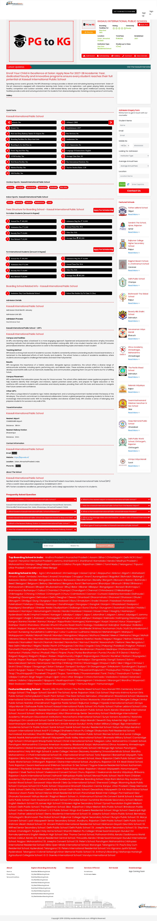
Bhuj (67, 587)
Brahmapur (132, 587)
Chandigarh (79, 590)
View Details (141, 56)
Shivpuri (104, 663)
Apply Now (144, 24)
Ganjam (105, 604)
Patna (35, 652)
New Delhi (14, 645)
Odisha (67, 564)
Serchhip (57, 663)
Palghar (130, 645)
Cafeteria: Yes (16, 122)
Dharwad (114, 597)
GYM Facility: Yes (17, 156)
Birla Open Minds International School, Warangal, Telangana (80, 844)
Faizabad (115, 600)
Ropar (21, 659)
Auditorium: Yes (72, 139)
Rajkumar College (88, 703)
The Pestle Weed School (86, 689)
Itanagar (55, 614)
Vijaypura (48, 680)
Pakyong (107, 645)
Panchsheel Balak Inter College (99, 793)
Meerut (114, 635)
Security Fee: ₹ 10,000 (19, 233)
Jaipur (78, 614)
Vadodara (112, 676)
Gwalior (130, 607)
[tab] (41, 500)
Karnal (114, 621)
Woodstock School (125, 696)
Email (121, 130)
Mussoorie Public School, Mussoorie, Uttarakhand (88, 699)
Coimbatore (78, 593)
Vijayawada (35, 680)
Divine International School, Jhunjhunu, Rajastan (85, 761)
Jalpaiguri (131, 614)
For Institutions (88, 871)
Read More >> (134, 214)
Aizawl (83, 573)
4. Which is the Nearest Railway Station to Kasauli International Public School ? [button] (38, 523)
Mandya (58, 635)
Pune (71, 652)
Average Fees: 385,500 (75, 238)
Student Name (125, 120)
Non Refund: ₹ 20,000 (19, 239)
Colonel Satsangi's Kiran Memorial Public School (64, 851)
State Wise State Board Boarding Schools (42, 894)
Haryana (24, 560)
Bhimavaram (16, 587)
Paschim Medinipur (107, 649)
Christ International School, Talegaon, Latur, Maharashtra (95, 741)
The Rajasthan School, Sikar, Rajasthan (62, 806)
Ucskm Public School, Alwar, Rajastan (75, 768)
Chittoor (40, 593)
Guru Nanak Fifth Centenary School (121, 689)
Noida (46, 645)
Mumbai (39, 638)
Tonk (103, 673)
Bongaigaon (107, 587)
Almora (13, 576)
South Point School (54, 696)
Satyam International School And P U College (34, 730)
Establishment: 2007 (73, 128)
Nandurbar (71, 642)
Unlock (14, 453)
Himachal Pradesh (41, 560)
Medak (105, 635)
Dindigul (26, 600)
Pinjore (62, 652)
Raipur (43, 656)
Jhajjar (28, 618)
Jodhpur (86, 618)
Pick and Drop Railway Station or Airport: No (27, 134)
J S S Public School (58, 810)
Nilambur (26, 645)
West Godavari (17, 683)
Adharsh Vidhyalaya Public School (71, 775)
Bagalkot (114, 576)
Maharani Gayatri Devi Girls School (121, 824)
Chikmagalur (16, 593)
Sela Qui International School (79, 782)
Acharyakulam (33, 696)
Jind (77, 618)
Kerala (111, 560)
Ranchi (105, 656)
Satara (121, 659)
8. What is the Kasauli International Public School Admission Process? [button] (109, 512)
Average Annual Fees (128, 161)
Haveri (97, 611)
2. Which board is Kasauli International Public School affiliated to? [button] (33, 512)
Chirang (29, 593)
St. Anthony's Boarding (105, 851)
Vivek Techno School (32, 772)
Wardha (126, 680)
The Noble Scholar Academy (37, 768)
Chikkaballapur (123, 590)
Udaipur (13, 676)
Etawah (104, 600)
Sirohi (12, 666)
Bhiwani (30, 587)
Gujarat (13, 560)
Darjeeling (14, 597)
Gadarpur (51, 604)
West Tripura (34, 683)
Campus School (27, 786)
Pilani (54, 652)
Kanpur (52, 621)
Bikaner (83, 587)
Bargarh (108, 580)
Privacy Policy (11, 874)
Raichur (134, 652)
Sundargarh (129, 666)
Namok (48, 642)
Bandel (33, 580)
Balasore (14, 580)
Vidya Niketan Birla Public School (104, 806)
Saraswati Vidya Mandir (47, 782)
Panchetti (14, 649)
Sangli (111, 659)
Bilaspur (93, 587)
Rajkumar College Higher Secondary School (85, 817)
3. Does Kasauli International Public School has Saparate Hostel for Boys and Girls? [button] (40, 518)
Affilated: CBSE (72, 122)
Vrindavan (100, 680)
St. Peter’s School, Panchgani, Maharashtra (100, 841)
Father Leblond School (127, 706)
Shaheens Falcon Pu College (77, 730)
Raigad (13, 656)
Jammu (143, 614)
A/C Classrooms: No (73, 145)
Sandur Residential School (96, 727)
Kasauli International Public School (122, 21)
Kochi (79, 625)
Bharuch (117, 583)
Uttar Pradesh (17, 567)
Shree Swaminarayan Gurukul (112, 831)
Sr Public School (39, 727)
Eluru (73, 600)
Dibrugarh (14, 600)
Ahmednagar (70, 573)
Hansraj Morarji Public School (79, 748)
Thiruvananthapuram (91, 670)
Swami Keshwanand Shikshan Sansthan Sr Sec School (57, 765)
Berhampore (89, 583)
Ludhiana (84, 631)
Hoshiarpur (127, 611)
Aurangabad (100, 576)
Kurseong (24, 631)
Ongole (89, 645)
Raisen (52, 656)
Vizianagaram (84, 680)
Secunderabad (17, 663)
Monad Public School (104, 775)
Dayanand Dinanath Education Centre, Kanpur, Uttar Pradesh (93, 786)
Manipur (30, 564)
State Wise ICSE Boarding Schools (40, 883)
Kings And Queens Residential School (90, 810)
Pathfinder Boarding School (87, 779)
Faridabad (129, 600)
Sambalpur (83, 659)
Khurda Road (67, 625)
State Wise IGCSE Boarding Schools (40, 888)
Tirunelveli (39, 673)
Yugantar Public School (64, 703)
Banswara (70, 580)
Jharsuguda (53, 618)
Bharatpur (104, 583)
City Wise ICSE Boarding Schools (40, 885)
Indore (45, 614)
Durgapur (45, 600)
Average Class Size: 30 (74, 156)
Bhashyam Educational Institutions (41, 716)
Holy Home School (52, 831)
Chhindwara (106, 590)
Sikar (120, 663)
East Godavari (61, 600)
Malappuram (16, 635)
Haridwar (76, 611)
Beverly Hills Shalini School (56, 689)
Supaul (141, 666)
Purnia (102, 652)
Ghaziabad (118, 604)
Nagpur (118, 638)
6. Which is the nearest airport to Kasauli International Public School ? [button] (108, 500)
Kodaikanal (100, 625)
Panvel (64, 649)
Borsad (120, 587)
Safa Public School (19, 799)
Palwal (141, 645)
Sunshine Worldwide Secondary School (111, 799)
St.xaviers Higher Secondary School (81, 803)
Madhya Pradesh (126, 560)
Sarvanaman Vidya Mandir (79, 720)
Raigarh (33, 656)
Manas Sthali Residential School (62, 793)
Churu (65, 593)
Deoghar (62, 597)
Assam (93, 557)
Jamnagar (16, 618)
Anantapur (65, 576)
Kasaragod (133, 621)
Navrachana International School (82, 716)
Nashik (94, 642)
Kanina (23, 621)
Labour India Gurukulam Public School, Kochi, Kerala (89, 709)
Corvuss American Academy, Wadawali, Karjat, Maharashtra (73, 744)
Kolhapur (126, 625)
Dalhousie (137, 593)
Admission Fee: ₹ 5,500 (19, 227)
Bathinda (140, 580)
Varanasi (134, 676)
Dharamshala (99, 597)
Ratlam (126, 656)
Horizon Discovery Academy (85, 751)
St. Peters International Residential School (82, 848)
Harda (56, 611)
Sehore (31, 663)
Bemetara (55, 583)
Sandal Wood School (20, 782)
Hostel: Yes (15, 128)
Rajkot (78, 656)
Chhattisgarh (114, 557)
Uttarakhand (33, 567)
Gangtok (94, 604)
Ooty (98, 645)
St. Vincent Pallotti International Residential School (72, 824)
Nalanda (14, 642)
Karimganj (78, 621)
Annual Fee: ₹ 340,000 (19, 221)
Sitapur (27, 666)
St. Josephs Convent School (59, 841)
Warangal (114, 680)
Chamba (52, 590)
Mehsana (125, 635)
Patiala (26, 652)
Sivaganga (39, 666)
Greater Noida (44, 607)
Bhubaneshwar (54, 587)
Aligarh (126, 573)
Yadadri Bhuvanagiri (55, 683)
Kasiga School (16, 692)
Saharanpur (60, 659)
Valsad (123, 676)
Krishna (97, 628)
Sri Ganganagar (97, 666)
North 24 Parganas (62, 645)
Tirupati (51, 673)
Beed (11, 583)
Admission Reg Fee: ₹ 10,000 (77, 221)
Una (63, 676)
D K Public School (46, 786)
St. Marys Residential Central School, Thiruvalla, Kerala (65, 838)
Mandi (47, 635)
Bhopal (40, 587)
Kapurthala (64, 621)
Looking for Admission (128, 151)
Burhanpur (30, 590)
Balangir (138, 576)
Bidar (74, 587)
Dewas (72, 597)
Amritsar (43, 576)
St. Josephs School (99, 813)
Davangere (28, 597)
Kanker (32, 621)
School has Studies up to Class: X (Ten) (81, 293)
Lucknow (72, 631)
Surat (12, 670)
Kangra (13, 621)
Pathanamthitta (128, 649)
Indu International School (32, 810)
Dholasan (126, 597)
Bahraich (126, 576)
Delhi (52, 597)
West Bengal (50, 567)
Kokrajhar (114, 625)
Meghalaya (43, 564)
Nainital (138, 638)
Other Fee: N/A (71, 232)
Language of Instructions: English (78, 150)
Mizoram (56, 564)
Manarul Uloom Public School (26, 793)
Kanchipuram (138, 618)
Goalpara (132, 604)
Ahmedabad (53, 573)
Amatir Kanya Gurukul (72, 723)
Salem (72, 659)
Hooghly (115, 611)
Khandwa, (33, 625)
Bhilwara (136, 583)
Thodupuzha (113, 670)
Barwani (119, 580)
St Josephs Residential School (42, 709)
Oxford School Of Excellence (54, 779)
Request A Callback (105, 546)
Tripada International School (116, 703)
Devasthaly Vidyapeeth (104, 789)
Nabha (89, 638)
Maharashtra (16, 564)
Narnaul (84, 642)
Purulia (111, 652)
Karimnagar (93, 621)
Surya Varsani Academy (116, 716)
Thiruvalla (71, 670)
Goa (138, 557)
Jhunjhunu (67, 618)
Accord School (26, 713)
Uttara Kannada (94, 676)
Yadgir (72, 683)
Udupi (48, 676)
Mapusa (83, 635)
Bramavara (15, 590)
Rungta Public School (123, 817)
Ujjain (56, 676)
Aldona (116, 573)
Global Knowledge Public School (44, 748)
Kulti (126, 628)
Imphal (35, 614)
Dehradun (42, 597)
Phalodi (45, 652)
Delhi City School (34, 789)
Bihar (102, 557)
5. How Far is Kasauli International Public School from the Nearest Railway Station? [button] (40, 529)
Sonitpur (81, 666)
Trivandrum (123, 673)
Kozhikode (85, 628)
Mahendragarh (111, 631)
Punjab (77, 564)
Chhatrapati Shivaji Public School (42, 741)
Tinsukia (136, 670)
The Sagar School (36, 692)
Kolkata (137, 625)
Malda (29, 635)
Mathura (94, 635)
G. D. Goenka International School (62, 855)
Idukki (27, 614)
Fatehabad (15, 604)
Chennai (92, 590)
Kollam (12, 628)
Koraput (32, 628)
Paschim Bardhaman (82, 649)
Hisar (106, 611)
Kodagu (88, 625)
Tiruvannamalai (90, 673)
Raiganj (23, 656)
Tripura (138, 564)
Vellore (12, 680)
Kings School (120, 810)
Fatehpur (28, 604)
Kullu (120, 628)
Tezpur (30, 670)
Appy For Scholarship (103, 210)
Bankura (57, 580)
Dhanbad (83, 597)
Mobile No (123, 141)
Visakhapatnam (65, 680)
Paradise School (78, 799)
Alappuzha (104, 573)
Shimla (78, 663)
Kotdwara (59, 628)
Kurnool (13, 631)
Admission (90, 56)
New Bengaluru (134, 642)
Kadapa (97, 618)
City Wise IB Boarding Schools (39, 880)
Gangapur (82, 604)
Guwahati (119, 607)
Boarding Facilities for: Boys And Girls (25, 139)
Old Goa (79, 645)
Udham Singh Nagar (31, 676)
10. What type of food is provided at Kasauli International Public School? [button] (109, 525)
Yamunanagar (105, 683)
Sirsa (19, 666)
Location (122, 171)
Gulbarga (75, 607)
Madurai (96, 631)
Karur (122, 621)
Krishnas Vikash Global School (25, 824)
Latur (63, 631)
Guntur (94, 607)
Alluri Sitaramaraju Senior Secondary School (83, 713)
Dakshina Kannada (119, 593)
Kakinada (109, 618)
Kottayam (72, 628)
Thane (39, 670)
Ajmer (92, 573)
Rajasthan (88, 564)
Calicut (42, 590)
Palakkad (119, 645)
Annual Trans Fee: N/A (74, 227)
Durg (35, 600)
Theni (61, 670)
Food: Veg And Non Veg (20, 150)
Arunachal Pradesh (77, 557)
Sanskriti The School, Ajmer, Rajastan (68, 692)
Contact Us (134, 190)
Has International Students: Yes (77, 162)
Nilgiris (37, 645)
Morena (14, 638)
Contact (128, 56)
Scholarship (104, 56)
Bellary (43, 583)
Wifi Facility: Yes (17, 173)
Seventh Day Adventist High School (116, 720)
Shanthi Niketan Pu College (52, 734)
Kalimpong (122, 618)
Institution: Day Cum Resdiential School (25, 293)
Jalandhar (98, 614)
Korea (42, 628)
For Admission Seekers (90, 874)
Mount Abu (26, 638)
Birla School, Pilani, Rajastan (36, 758)
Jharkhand (86, 560)
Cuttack (102, 593)
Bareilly (97, 580)
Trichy (111, 673)
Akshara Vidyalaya (46, 713)
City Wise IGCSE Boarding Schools (40, 891)
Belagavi (21, 583)
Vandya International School (99, 855)
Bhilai (127, 583)
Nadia (98, 638)
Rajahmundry (66, 656)
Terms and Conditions (13, 877)
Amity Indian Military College (103, 723)
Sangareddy (99, 659)
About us (9, 871)
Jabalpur (68, 614)
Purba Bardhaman (86, 652)
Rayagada (139, 656)
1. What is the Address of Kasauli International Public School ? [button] (31, 500)
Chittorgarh (54, 593)
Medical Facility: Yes (18, 167)
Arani (88, 576)
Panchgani (27, 649)
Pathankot (14, 652)
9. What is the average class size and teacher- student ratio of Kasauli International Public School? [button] (115, 518)
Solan (51, 666)
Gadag (40, 604)
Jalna (120, 614)
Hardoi (66, 611)
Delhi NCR (129, 557)
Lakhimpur (52, 631)
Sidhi (113, 663)
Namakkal (26, 642)
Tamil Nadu (111, 564)
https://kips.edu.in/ (21, 457)
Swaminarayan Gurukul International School (34, 723)
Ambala (31, 576)
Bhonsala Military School (117, 737)
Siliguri (128, 663)
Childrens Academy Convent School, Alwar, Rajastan (83, 758)
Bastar (129, 580)
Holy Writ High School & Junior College (47, 751)
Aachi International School (35, 775)
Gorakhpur (28, 607)
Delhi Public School (124, 758)
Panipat (53, 649)
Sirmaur (137, 663)
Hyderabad (15, 614)
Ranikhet (116, 656)
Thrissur (126, 670)
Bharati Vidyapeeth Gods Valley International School (72, 737)
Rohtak (12, 659)
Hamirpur (26, 611)
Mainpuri (127, 631)
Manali (38, 635)
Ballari (23, 580)
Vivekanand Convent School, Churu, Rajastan (70, 772)
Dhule (137, 597)
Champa (65, 590)
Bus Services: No (72, 134)
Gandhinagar (66, 604)
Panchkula (42, 649)
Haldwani (14, 611)
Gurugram (106, 607)
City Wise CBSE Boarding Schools (40, 874)
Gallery (117, 56)
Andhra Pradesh (54, 557)
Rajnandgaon (92, 656)
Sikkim (99, 564)
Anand (53, 576)
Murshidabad (53, 638)
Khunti (54, 625)
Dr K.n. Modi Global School (133, 789)
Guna (85, 607)
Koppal (22, 628)
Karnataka (100, 560)
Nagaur (107, 638)
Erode (95, 600)
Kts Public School (103, 706)
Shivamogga (91, 663)
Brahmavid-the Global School (42, 817)
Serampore (43, 663)
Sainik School (55, 720)
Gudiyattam (61, 607)
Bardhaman (84, 580)
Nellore (120, 642)
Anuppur (78, 576)
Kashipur (14, 625)
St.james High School (48, 803)
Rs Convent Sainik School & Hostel (123, 796)
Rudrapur (32, 659)
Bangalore (45, 580)
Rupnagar (45, 659)
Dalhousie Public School (38, 706)
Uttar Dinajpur (75, 676)
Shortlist (89, 32)
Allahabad (138, 573)
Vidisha (22, 680)
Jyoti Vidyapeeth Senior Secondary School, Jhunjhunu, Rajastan (63, 820)
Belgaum (33, 583)
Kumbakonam (139, 628)
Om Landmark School (34, 720)
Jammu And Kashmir (66, 560)
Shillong (67, 663)
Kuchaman (109, 628)
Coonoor (91, 593)
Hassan (88, 611)
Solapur (60, 666)
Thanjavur (51, 670)
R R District (123, 652)
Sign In (153, 12)
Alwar (22, 576)
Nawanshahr (107, 642)
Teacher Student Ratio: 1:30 (76, 167)
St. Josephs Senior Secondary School (112, 827)
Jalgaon (111, 614)
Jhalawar (38, 618)
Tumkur (135, 673)
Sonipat (70, 666)
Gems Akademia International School (66, 813)
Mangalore (70, 635)
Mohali (144, 635)
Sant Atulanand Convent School (49, 799)
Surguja (20, 670)
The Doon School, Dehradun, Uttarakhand (89, 696)
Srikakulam (114, 666)
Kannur (42, 621)
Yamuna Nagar (86, 683)
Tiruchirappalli (24, 673)
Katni (23, 625)
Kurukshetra (37, 631)
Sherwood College (107, 782)
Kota (49, 628)
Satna (129, 659)
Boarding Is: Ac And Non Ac (21, 145)
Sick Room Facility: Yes (19, 162)
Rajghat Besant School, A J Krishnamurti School (76, 796)
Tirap (11, 673)
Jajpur (87, 614)
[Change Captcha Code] (128, 184)
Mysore (79, 638)
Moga (136, 635)
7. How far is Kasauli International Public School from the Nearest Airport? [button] (110, 506)
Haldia (140, 607)
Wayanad (138, 680)
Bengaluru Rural (72, 583)
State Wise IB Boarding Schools (39, 877)
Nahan (128, 638)
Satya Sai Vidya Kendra (126, 727)
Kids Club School (99, 692)
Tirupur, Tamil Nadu (68, 673)
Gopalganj (15, 607)
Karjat (105, 621)
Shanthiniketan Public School (85, 734)
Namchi (38, 642)
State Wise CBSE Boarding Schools (40, 871)
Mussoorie (68, 638)
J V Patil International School (42, 754)
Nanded (58, 642)
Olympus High (29, 779)
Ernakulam (84, 600)
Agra (42, 573)
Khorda (45, 625)
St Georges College (128, 699)
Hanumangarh (42, 611)
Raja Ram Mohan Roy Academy (123, 779)
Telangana (125, 564)
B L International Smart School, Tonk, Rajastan (85, 754)
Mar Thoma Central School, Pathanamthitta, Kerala (93, 834)
